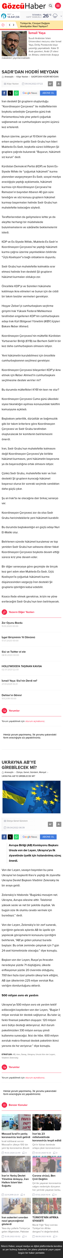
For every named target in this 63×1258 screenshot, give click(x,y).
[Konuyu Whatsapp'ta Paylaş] (16, 93)
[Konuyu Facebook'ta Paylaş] (4, 93)
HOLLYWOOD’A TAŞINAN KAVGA (22, 666)
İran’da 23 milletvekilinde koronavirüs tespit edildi (46, 1137)
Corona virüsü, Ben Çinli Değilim (43, 1177)
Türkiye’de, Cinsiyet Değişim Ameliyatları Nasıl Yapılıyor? (35, 25)
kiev (18, 1054)
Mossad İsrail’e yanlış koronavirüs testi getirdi (16, 1135)
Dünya (19, 772)
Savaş (23, 1054)
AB (14, 1054)
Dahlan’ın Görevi (12, 695)
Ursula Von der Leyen (45, 1054)
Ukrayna (31, 1054)
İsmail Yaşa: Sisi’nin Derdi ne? (19, 680)
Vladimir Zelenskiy (10, 1058)
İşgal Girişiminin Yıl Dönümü (18, 637)
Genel (26, 772)
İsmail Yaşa (37, 33)
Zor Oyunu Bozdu (12, 623)
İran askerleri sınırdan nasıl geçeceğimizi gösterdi (15, 1221)
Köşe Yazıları (22, 76)
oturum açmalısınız (35, 721)
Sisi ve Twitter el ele (14, 651)
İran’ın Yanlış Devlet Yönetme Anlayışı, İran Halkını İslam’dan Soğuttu (15, 1180)
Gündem (34, 772)
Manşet (42, 772)
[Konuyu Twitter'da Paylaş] (10, 93)
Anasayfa (9, 76)
